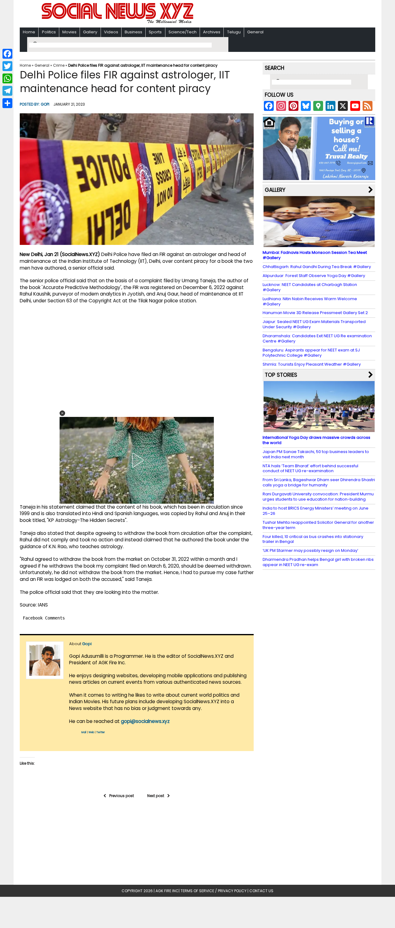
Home (29, 32)
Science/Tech (182, 32)
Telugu (234, 32)
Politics (49, 32)
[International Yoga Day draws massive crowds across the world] (319, 429)
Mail (83, 732)
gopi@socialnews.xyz (145, 721)
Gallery (90, 32)
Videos (111, 32)
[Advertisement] (277, 14)
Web (91, 732)
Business (133, 32)
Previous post (121, 795)
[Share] (7, 103)
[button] (62, 413)
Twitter (100, 732)
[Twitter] (7, 66)
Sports (155, 32)
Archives (211, 32)
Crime (58, 65)
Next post (155, 795)
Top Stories (281, 375)
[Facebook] (7, 54)
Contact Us (261, 890)
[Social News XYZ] (118, 22)
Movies (69, 32)
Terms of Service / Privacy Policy (214, 890)
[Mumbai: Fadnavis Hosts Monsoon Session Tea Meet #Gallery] (319, 244)
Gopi (45, 104)
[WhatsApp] (7, 78)
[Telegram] (7, 91)
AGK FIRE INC (167, 890)
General (255, 32)
